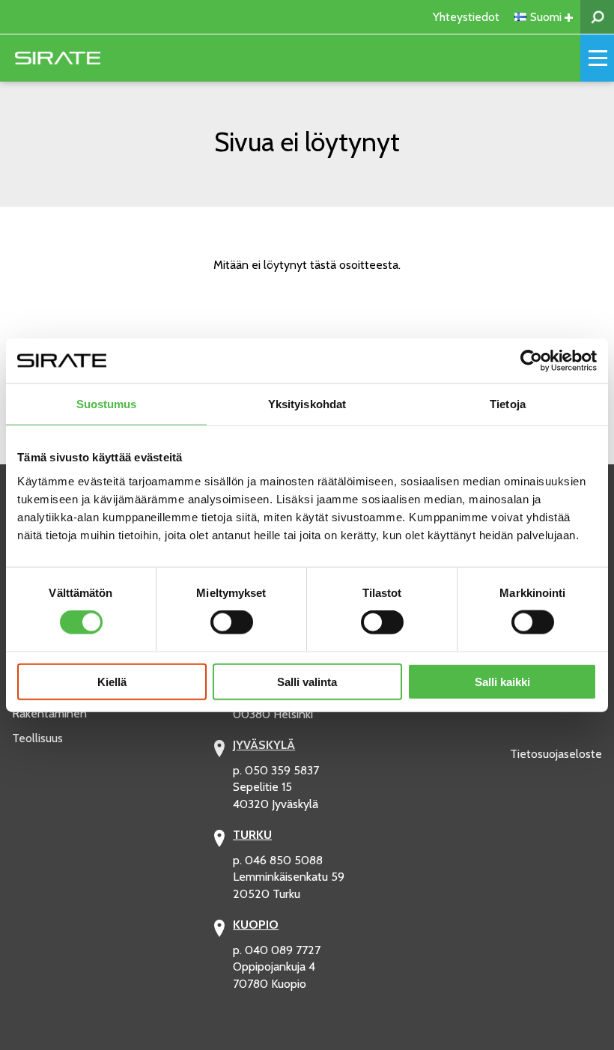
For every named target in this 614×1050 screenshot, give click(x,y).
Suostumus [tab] (106, 404)
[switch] (231, 622)
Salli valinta (307, 681)
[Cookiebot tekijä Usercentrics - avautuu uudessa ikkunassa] (531, 361)
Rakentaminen (49, 713)
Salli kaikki (502, 681)
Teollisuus (37, 738)
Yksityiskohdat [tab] (307, 404)
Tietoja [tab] (508, 404)
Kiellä (112, 681)
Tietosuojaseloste (556, 754)
